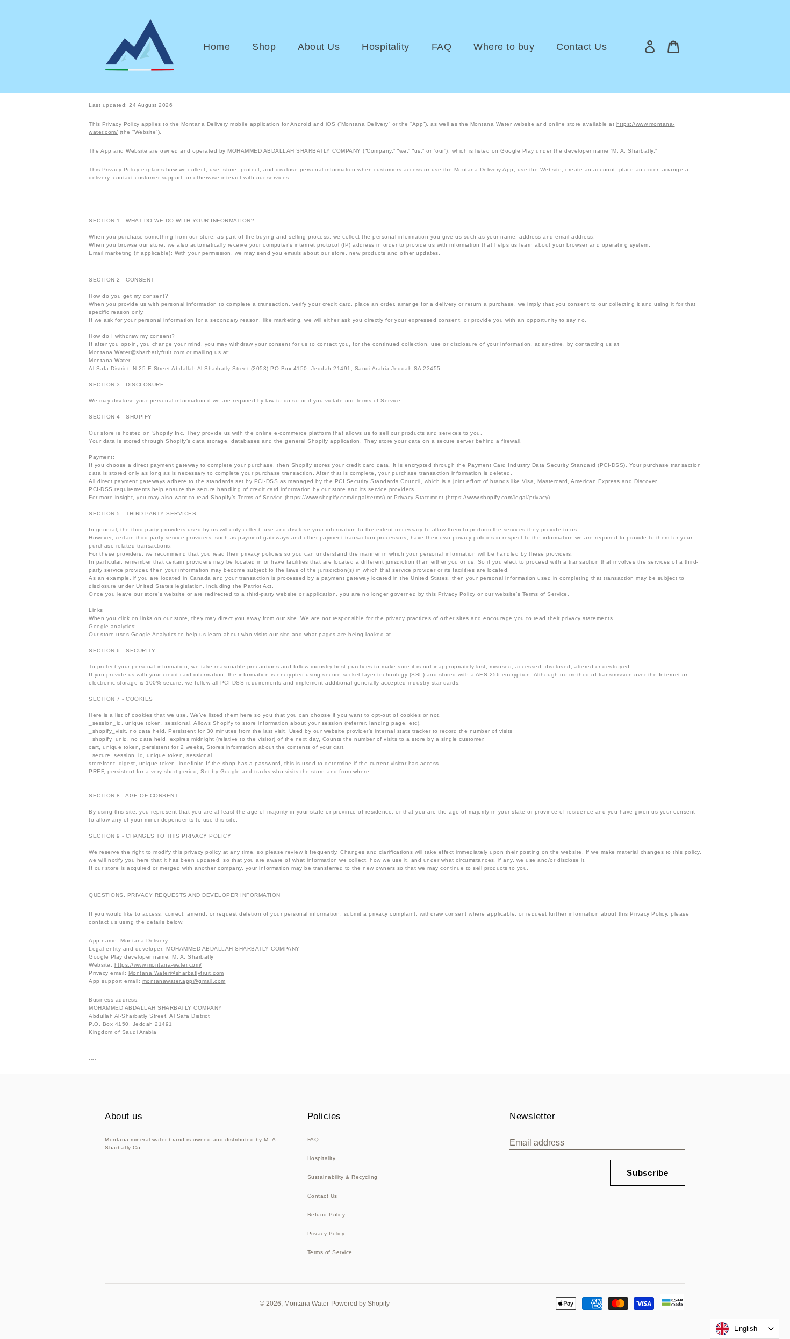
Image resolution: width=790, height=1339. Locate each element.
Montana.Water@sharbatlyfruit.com (176, 973)
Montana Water (306, 1303)
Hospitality (321, 1158)
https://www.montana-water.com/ (158, 965)
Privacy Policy (326, 1233)
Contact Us (322, 1196)
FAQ (313, 1139)
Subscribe (648, 1172)
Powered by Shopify (360, 1303)
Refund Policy (326, 1215)
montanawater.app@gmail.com (184, 981)
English (745, 1328)
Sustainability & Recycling (342, 1177)
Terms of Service (330, 1252)
